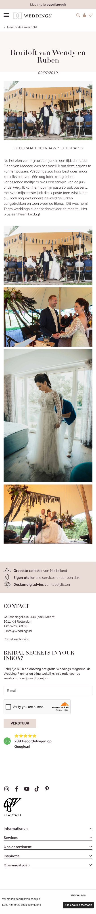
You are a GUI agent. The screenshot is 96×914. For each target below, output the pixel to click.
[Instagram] (7, 789)
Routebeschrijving (16, 639)
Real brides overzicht (22, 27)
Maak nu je (48, 4)
